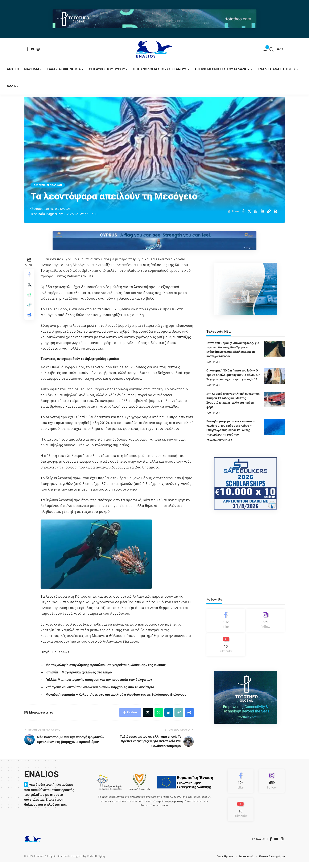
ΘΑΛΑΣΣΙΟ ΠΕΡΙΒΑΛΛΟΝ (48, 185)
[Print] (276, 211)
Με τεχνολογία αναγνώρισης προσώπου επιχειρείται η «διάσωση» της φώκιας (105, 665)
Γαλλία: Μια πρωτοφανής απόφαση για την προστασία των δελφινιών (98, 680)
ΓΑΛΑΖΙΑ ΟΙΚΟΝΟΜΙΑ (219, 440)
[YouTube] (33, 49)
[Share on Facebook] (243, 211)
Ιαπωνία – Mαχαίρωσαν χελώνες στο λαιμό (78, 672)
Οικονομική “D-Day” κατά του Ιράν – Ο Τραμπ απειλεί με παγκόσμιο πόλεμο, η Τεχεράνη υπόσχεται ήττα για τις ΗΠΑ (233, 375)
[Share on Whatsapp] (256, 211)
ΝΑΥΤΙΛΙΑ (212, 362)
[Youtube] (225, 644)
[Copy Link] (269, 211)
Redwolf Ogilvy (96, 856)
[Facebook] (27, 49)
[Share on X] (249, 211)
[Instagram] (38, 49)
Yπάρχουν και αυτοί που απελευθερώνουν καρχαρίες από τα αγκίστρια (99, 687)
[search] (271, 49)
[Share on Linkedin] (262, 211)
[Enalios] (154, 49)
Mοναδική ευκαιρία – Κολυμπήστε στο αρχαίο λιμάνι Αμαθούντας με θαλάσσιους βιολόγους (115, 695)
